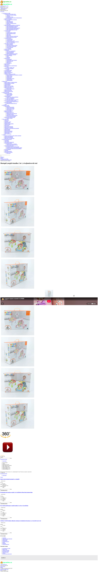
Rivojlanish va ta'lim (5, 551)
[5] (3, 455)
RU (2, 11)
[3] (2, 455)
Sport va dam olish (5, 552)
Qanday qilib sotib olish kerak (7, 538)
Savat (1, 6)
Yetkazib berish (4, 539)
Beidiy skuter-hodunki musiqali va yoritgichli (9, 479)
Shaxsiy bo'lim (2, 566)
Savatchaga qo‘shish (3, 459)
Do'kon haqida (4, 540)
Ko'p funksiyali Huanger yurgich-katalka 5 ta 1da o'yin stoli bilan (14, 505)
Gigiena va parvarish (5, 550)
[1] (0, 455)
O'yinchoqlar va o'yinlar (6, 548)
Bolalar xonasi (4, 549)
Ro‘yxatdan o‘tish (5, 569)
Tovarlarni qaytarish (5, 541)
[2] (1, 455)
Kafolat (3, 542)
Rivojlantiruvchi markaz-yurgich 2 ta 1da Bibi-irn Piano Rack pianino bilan (16, 492)
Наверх (1, 567)
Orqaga (1, 477)
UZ (1, 11)
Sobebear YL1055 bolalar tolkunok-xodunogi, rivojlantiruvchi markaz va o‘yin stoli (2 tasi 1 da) (20, 520)
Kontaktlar (4, 543)
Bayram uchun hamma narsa (7, 553)
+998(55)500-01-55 (3, 8)
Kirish (1, 569)
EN (3, 11)
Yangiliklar (4, 537)
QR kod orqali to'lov (5, 544)
